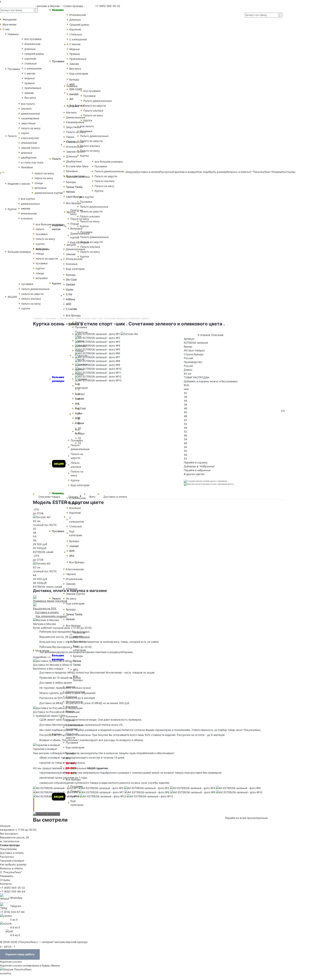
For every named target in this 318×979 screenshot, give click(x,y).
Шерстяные (73, 127)
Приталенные (77, 58)
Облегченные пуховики (74, 727)
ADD (72, 84)
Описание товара (49, 496)
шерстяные (28, 123)
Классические (75, 141)
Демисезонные (75, 117)
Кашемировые (75, 122)
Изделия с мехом (58, 227)
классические (30, 138)
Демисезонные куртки (79, 235)
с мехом (29, 73)
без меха (30, 97)
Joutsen (74, 546)
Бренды (74, 79)
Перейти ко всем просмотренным (246, 817)
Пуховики (58, 61)
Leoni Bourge (74, 196)
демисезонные (30, 113)
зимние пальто (30, 147)
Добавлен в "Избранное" (199, 466)
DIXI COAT (75, 89)
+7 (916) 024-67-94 (12, 911)
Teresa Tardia (74, 186)
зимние (29, 92)
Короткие (75, 29)
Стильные (75, 34)
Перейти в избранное (197, 470)
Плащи (74, 223)
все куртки (28, 198)
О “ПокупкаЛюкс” (11, 872)
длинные (30, 48)
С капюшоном (78, 39)
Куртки (56, 283)
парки (25, 133)
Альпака (71, 112)
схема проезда (79, 636)
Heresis (70, 191)
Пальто (56, 158)
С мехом (74, 44)
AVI (71, 98)
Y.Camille (71, 309)
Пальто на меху (76, 131)
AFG (71, 555)
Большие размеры (58, 657)
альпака (26, 108)
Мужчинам (9, 24)
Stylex (69, 289)
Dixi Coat (71, 279)
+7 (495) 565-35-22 (107, 6)
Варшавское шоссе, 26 (54, 636)
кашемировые (30, 118)
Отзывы (290, 171)
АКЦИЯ (58, 796)
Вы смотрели (50, 820)
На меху (71, 598)
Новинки (58, 9)
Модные (74, 49)
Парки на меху (79, 218)
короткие (30, 58)
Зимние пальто (75, 151)
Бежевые (72, 171)
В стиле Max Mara (77, 166)
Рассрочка (7, 856)
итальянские (29, 142)
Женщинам (43, 249)
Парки (70, 136)
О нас (6, 29)
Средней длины (79, 24)
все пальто (28, 103)
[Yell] (9, 930)
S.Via (69, 294)
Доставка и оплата (115, 496)
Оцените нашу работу (19, 954)
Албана (70, 299)
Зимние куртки (75, 593)
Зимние (74, 63)
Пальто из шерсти (79, 634)
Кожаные (71, 263)
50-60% (71, 768)
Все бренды (76, 105)
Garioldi (73, 94)
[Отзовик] (6, 923)
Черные (71, 574)
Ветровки (76, 228)
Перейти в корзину (196, 462)
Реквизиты (6, 876)
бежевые (27, 167)
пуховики (27, 283)
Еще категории (78, 73)
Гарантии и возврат (12, 860)
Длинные (75, 19)
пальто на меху (30, 128)
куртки (25, 308)
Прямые (74, 53)
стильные (30, 63)
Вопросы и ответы (11, 868)
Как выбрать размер (13, 864)
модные (29, 78)
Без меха (75, 68)
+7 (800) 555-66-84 (12, 891)
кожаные (27, 218)
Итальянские (74, 146)
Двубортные (74, 161)
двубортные (28, 157)
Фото (92, 496)
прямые (29, 83)
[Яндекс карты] (6, 915)
